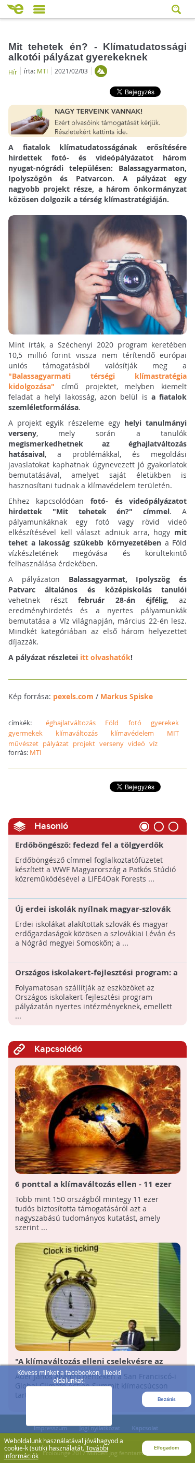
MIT (173, 733)
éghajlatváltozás (71, 722)
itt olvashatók (105, 657)
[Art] (101, 71)
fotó (134, 722)
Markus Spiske (126, 696)
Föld (112, 722)
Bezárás (167, 1399)
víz (153, 743)
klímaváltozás (77, 733)
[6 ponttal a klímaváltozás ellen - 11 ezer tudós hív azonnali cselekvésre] (97, 1119)
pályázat (56, 743)
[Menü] (39, 9)
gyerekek (165, 722)
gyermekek (25, 733)
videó (136, 743)
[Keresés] (177, 9)
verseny (111, 743)
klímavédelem (132, 733)
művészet (23, 743)
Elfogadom (166, 1448)
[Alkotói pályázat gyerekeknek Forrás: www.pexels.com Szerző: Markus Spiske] (97, 274)
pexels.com (73, 696)
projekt (84, 743)
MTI (42, 71)
